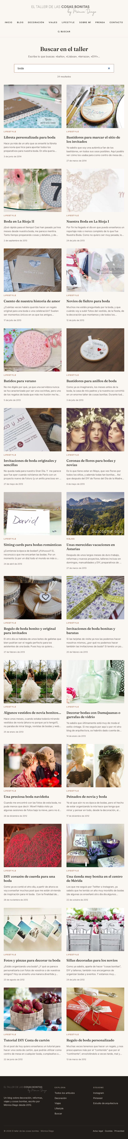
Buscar (66, 31)
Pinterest (98, 1098)
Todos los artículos (65, 1093)
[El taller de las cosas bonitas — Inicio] (64, 10)
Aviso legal (98, 1131)
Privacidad (119, 1131)
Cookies (109, 1131)
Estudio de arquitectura (105, 1103)
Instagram (98, 1093)
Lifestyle (68, 22)
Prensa (100, 22)
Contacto (116, 22)
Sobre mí (85, 22)
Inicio (8, 22)
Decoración (36, 22)
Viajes (53, 22)
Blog (20, 22)
